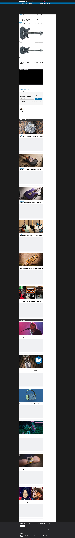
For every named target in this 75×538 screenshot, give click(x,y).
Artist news (23, 3)
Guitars (27, 3)
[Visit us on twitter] (43, 1)
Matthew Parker (25, 22)
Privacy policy (48, 529)
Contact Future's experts (32, 529)
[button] (55, 1)
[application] (31, 77)
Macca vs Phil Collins (36, 14)
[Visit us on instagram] (44, 1)
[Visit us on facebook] (42, 1)
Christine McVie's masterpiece (27, 14)
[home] (20, 3)
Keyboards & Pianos (40, 3)
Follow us (37, 41)
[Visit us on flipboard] (47, 1)
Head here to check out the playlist (24, 89)
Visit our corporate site (47, 523)
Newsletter (41, 41)
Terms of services (30, 100)
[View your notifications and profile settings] (52, 1)
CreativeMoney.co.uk (26, 114)
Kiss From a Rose (51, 14)
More (50, 3)
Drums (35, 3)
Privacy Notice (23, 101)
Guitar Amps (46, 3)
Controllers (31, 3)
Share (21, 41)
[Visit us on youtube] (45, 1)
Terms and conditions (40, 529)
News (20, 22)
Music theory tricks (44, 14)
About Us (21, 529)
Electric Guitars (24, 17)
